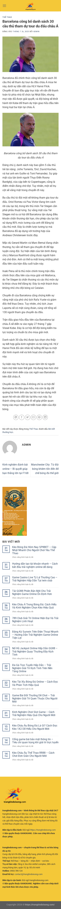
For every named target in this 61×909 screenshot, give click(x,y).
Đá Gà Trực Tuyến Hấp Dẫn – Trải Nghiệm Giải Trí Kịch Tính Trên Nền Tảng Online (32, 668)
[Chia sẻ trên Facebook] (21, 417)
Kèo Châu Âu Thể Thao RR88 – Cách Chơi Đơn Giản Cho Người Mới (33, 754)
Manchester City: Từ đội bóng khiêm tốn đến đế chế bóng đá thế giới (45, 468)
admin (36, 31)
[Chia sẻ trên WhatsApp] (16, 417)
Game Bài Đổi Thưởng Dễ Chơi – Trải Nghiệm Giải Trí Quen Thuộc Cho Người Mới (34, 698)
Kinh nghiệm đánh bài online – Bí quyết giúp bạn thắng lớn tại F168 (15, 468)
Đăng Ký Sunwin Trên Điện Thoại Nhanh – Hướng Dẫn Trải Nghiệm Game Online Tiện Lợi (35, 634)
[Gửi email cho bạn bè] (33, 417)
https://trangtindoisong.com (43, 830)
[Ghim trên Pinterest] (39, 417)
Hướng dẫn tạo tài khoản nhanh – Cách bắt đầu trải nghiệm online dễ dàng (35, 565)
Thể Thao (7, 17)
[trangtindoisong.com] (30, 5)
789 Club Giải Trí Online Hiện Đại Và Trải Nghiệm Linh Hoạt (35, 620)
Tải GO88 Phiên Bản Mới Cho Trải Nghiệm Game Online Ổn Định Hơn (32, 592)
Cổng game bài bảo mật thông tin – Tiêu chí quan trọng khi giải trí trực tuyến (35, 741)
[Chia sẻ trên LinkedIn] (45, 417)
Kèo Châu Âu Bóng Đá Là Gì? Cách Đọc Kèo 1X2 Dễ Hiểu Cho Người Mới (34, 727)
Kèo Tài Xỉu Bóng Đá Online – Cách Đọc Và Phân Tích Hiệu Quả (35, 683)
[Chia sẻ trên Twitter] (27, 417)
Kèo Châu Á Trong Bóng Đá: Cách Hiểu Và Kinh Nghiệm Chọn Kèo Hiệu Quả (34, 606)
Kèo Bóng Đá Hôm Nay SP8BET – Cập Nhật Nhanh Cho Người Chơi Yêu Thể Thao (34, 550)
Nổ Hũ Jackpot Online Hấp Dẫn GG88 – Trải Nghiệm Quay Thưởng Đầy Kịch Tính (35, 651)
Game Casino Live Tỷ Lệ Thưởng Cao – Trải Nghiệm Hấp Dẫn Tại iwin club (34, 579)
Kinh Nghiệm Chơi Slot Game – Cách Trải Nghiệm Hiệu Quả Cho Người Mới (33, 713)
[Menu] (4, 6)
